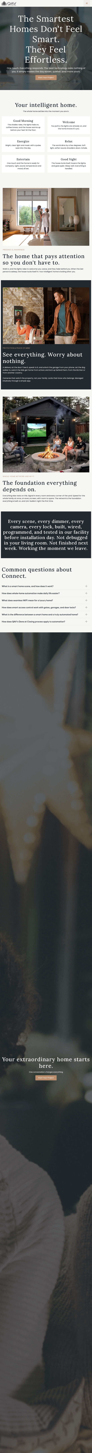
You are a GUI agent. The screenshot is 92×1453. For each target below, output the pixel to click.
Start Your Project (46, 77)
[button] (86, 3)
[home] (9, 3)
